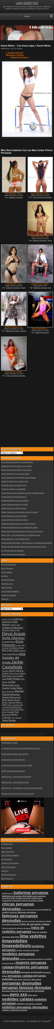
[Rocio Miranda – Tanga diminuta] (40, 174)
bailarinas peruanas (16, 197)
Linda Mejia (16, 688)
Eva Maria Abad (16, 648)
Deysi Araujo (13, 633)
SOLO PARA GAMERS (10, 592)
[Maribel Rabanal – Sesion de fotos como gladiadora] (13, 309)
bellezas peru (37, 898)
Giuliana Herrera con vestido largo (14, 481)
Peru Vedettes (6, 572)
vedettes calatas (18, 999)
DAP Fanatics (6, 588)
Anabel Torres (7, 619)
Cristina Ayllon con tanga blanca (13, 497)
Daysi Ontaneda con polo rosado (14, 516)
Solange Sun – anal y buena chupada (16, 777)
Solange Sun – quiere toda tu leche (15, 782)
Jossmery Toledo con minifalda (13, 489)
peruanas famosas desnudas (26, 988)
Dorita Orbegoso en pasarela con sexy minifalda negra (22, 493)
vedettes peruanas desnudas (25, 1007)
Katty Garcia (12, 676)
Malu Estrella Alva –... (40, 328)
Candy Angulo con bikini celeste (13, 508)
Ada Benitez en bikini (9, 743)
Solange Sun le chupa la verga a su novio (17, 794)
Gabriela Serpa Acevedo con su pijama (16, 466)
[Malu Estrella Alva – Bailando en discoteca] (40, 309)
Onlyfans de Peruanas (10, 863)
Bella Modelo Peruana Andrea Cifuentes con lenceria (22, 531)
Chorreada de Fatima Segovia (13, 760)
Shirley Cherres (10, 716)
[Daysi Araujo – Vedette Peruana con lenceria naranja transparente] (13, 354)
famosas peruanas (27, 912)
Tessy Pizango (16, 718)
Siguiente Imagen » (20, 57)
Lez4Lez (4, 576)
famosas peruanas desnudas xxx (33, 921)
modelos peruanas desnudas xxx (32, 959)
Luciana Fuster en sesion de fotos (14, 520)
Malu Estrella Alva (8, 691)
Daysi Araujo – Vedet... (14, 372)
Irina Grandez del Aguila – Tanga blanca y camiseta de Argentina (26, 543)
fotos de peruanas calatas (35, 924)
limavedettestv (16, 945)
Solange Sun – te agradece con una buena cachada (21, 788)
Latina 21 (5, 599)
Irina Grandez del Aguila (13, 658)
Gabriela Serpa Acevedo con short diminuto (18, 524)
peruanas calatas (20, 975)
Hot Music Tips (7, 584)
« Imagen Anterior (14, 52)
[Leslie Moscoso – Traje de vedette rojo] (40, 218)
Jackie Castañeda (12, 664)
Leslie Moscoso (8, 683)
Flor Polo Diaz (10, 650)
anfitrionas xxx (7, 893)
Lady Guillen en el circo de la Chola (15, 474)
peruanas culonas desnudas (27, 979)
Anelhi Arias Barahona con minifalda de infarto (19, 528)
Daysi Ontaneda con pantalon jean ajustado (18, 478)
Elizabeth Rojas (8, 642)
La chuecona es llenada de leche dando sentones (20, 748)
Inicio (27, 16)
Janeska (5, 671)
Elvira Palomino (12, 643)
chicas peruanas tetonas (30, 910)
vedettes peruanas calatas (29, 1004)
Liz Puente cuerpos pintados (12, 551)
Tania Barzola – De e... (14, 193)
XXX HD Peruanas (8, 565)
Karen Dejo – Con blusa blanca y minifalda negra (20, 535)
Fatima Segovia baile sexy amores (14, 754)
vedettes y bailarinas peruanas (14, 1010)
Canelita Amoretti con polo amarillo (15, 501)
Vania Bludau (9, 720)
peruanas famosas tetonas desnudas (18, 991)
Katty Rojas (13, 678)
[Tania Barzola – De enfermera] (13, 174)
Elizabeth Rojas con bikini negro (14, 485)
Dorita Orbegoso (13, 638)
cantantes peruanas (12, 900)
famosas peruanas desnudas (20, 918)
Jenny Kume (14, 674)
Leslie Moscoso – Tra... (40, 236)
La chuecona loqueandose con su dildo (16, 765)
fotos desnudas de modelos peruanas (16, 928)
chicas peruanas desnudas (42, 197)
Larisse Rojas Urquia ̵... (40, 284)
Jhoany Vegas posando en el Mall (14, 505)
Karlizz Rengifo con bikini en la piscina (16, 470)
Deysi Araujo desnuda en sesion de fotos (17, 462)
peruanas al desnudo (31, 972)
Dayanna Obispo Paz (11, 630)
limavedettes (14, 941)
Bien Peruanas (7, 568)
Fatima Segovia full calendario (13, 771)
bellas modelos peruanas (21, 898)
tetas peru (32, 995)
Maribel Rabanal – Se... (14, 327)
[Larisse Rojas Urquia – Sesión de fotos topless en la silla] (40, 264)
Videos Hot (10, 739)
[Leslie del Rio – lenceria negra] (13, 264)
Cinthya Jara (15, 625)
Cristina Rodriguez (12, 627)
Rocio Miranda (16, 709)
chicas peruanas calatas (32, 900)
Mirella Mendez (14, 700)
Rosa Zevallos (8, 712)
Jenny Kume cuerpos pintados (13, 554)
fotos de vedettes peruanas (23, 929)
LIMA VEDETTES (27, 3)
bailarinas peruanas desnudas (17, 896)
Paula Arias (6, 709)
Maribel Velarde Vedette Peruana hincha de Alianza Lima (23, 547)
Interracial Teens (7, 580)
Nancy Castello (13, 705)
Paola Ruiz (17, 707)
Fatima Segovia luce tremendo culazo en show (19, 512)
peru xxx (18, 994)
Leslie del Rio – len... (14, 284)
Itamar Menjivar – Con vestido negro (15, 539)
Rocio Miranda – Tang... (40, 193)
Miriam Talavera (8, 703)
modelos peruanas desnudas (18, 956)
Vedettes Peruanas (8, 595)
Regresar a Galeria (15, 55)
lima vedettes (33, 936)
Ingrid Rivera (13, 654)
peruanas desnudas (21, 983)
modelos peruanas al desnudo (27, 950)
